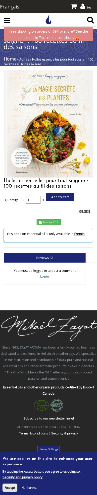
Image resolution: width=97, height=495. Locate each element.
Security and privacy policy (22, 477)
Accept (10, 488)
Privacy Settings (49, 449)
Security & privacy (64, 433)
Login (90, 7)
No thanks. (29, 488)
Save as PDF (50, 222)
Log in (44, 276)
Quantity (11, 200)
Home (10, 59)
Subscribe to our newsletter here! (48, 418)
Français (9, 6)
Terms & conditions (33, 433)
